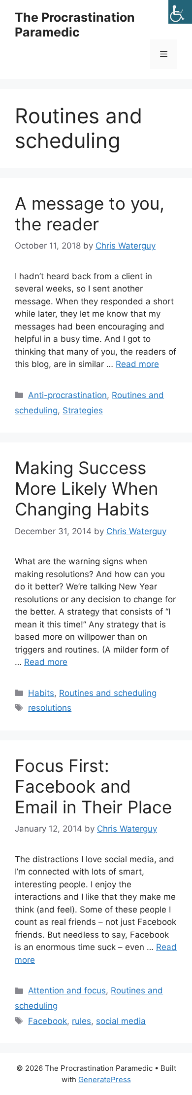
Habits (41, 693)
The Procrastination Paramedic (75, 24)
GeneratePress (104, 1079)
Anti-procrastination (67, 395)
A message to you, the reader (89, 213)
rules (81, 1021)
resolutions (49, 708)
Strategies (83, 410)
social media (121, 1021)
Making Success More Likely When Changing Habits (86, 488)
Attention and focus (67, 990)
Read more (137, 364)
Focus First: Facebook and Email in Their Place (93, 786)
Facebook (47, 1021)
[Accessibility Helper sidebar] (180, 12)
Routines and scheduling (108, 693)
